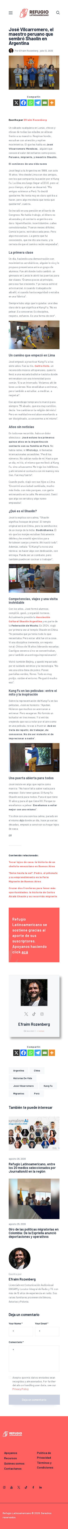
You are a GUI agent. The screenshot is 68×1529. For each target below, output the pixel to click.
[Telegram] (37, 102)
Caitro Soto (42, 365)
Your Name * (15, 1323)
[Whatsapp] (30, 102)
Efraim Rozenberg (35, 119)
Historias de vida (22, 1078)
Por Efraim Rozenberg (27, 50)
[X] (16, 102)
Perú (36, 1093)
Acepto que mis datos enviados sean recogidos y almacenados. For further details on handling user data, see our (34, 1383)
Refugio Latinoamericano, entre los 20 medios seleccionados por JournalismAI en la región (32, 1167)
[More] (52, 102)
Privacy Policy (21, 1389)
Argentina (18, 1070)
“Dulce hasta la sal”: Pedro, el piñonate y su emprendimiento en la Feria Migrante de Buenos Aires (33, 877)
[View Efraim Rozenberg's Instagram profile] (42, 1014)
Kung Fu (48, 1085)
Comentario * (16, 1342)
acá (25, 952)
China (37, 1070)
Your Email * (41, 1323)
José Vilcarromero (23, 1085)
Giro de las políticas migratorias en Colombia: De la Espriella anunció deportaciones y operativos (34, 1232)
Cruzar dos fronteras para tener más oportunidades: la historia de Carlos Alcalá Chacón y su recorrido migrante (33, 892)
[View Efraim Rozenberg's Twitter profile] (26, 1014)
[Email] (45, 102)
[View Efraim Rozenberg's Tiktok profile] (34, 1014)
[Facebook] (23, 102)
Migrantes (18, 1093)
